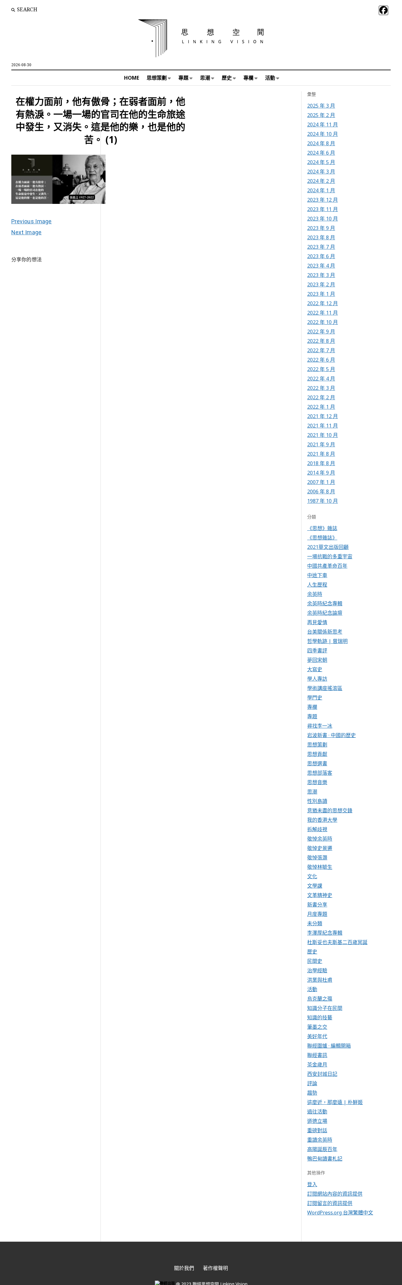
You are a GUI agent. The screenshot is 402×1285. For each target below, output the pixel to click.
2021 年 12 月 (322, 416)
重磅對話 (317, 1130)
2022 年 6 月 (321, 359)
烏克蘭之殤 (319, 998)
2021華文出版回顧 (328, 547)
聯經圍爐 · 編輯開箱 (329, 1045)
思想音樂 (317, 782)
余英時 (314, 594)
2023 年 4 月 (321, 265)
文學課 (314, 885)
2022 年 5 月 (321, 369)
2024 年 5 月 (321, 162)
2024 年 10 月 (322, 133)
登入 (312, 1184)
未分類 (314, 923)
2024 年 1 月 (321, 190)
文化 (312, 876)
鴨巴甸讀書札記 (324, 1158)
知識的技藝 (319, 1017)
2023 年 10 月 (322, 218)
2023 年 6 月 (321, 256)
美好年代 (317, 1036)
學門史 (314, 697)
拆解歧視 (317, 829)
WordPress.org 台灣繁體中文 (340, 1212)
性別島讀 (317, 801)
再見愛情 (317, 622)
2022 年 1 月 (321, 406)
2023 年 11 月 (322, 209)
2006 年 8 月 (321, 491)
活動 (270, 77)
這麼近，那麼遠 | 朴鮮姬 (335, 1102)
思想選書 (317, 763)
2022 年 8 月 (321, 340)
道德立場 (317, 1121)
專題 (183, 77)
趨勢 (312, 1092)
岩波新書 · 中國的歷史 (331, 735)
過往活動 (317, 1111)
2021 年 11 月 (322, 425)
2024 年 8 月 (321, 143)
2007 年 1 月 (321, 482)
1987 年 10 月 (322, 500)
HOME (131, 77)
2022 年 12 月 (322, 303)
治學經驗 (317, 970)
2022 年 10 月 (322, 322)
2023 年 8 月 (321, 237)
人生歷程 (317, 584)
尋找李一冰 (319, 725)
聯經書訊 (317, 1055)
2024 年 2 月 (321, 181)
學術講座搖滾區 (324, 688)
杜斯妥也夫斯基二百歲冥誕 (337, 942)
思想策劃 (157, 77)
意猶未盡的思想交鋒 (329, 810)
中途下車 (317, 575)
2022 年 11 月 (322, 312)
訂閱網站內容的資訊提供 (334, 1193)
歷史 (227, 77)
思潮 (205, 77)
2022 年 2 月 (321, 397)
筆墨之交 (317, 1026)
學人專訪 (317, 678)
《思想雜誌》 (322, 537)
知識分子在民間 (324, 1008)
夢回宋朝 (317, 659)
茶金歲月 (317, 1064)
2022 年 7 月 (321, 350)
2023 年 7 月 (321, 246)
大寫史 (314, 669)
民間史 (314, 961)
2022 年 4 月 (321, 378)
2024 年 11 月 (322, 124)
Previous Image (31, 221)
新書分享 (317, 904)
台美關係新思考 (324, 631)
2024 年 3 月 (321, 171)
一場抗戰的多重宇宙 (329, 556)
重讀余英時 (319, 1139)
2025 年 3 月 (321, 105)
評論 (312, 1083)
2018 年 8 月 (321, 463)
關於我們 (184, 1268)
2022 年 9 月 (321, 331)
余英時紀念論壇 (324, 612)
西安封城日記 (322, 1073)
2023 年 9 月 (321, 228)
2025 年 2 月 (321, 115)
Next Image (26, 232)
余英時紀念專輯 (324, 603)
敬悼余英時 (319, 838)
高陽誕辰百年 (322, 1149)
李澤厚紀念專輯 (324, 932)
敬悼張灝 (317, 857)
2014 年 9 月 (321, 472)
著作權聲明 (215, 1268)
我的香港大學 (322, 819)
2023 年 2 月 (321, 284)
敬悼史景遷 (319, 848)
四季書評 (317, 650)
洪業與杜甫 (319, 979)
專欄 (248, 77)
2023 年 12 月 (322, 199)
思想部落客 (319, 772)
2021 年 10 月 (322, 435)
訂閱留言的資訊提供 (329, 1203)
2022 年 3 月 (321, 388)
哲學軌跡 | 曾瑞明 (327, 641)
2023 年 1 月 (321, 293)
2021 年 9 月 (321, 444)
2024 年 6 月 (321, 152)
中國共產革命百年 (327, 565)
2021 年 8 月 (321, 453)
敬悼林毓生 (319, 866)
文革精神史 (319, 895)
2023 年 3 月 (321, 275)
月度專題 (317, 914)
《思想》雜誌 (322, 528)
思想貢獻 (317, 754)
